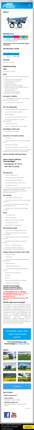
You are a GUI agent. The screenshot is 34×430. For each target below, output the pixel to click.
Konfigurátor (17, 386)
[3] (9, 366)
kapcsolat (27, 408)
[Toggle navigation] (29, 5)
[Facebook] (29, 1)
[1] (9, 356)
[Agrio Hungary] (8, 5)
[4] (24, 366)
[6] (24, 377)
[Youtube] (31, 1)
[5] (9, 377)
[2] (24, 356)
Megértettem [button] (28, 427)
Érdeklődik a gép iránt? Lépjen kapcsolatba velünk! (17, 334)
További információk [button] (7, 428)
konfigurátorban (23, 344)
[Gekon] (17, 22)
